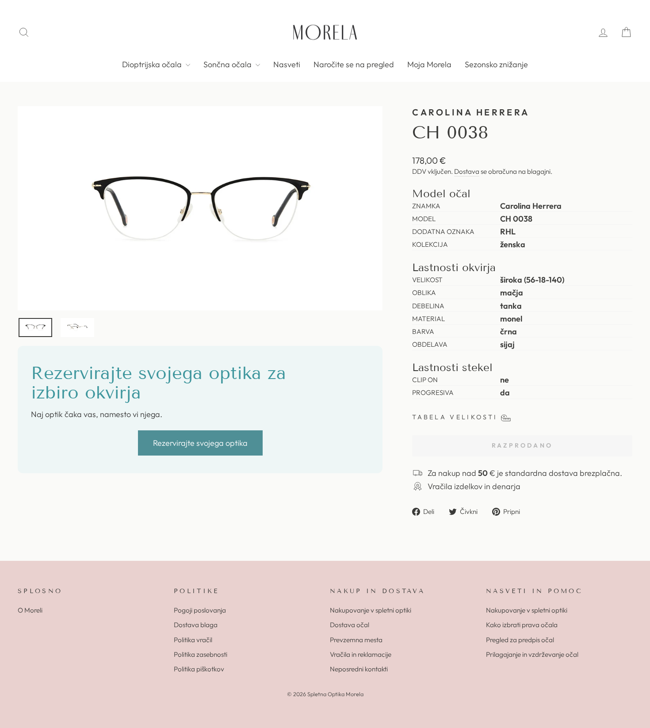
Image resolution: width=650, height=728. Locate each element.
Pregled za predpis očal (520, 640)
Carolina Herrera (470, 112)
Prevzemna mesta (356, 640)
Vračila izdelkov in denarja (474, 486)
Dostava (466, 171)
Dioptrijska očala (153, 64)
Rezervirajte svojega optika (200, 443)
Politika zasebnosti (200, 654)
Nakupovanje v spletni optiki (370, 610)
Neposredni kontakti (359, 669)
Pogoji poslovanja (200, 610)
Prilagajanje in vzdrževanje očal (532, 654)
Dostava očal (349, 625)
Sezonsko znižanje (496, 64)
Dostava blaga (196, 625)
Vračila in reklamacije (360, 654)
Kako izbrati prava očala (522, 625)
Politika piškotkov (199, 669)
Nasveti (286, 64)
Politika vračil (193, 640)
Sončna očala (228, 64)
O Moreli (30, 610)
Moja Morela (429, 64)
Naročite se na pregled (354, 64)
